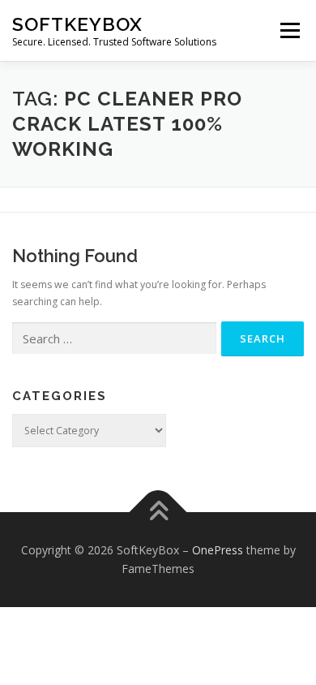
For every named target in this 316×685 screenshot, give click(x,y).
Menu (288, 30)
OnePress (217, 550)
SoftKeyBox (77, 24)
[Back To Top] (158, 512)
